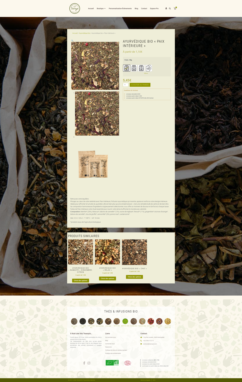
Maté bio (117, 326)
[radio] (126, 68)
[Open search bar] (170, 8)
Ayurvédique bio (84, 33)
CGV (154, 380)
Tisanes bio (142, 326)
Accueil (75, 33)
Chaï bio (108, 326)
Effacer (146, 73)
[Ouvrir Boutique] (105, 8)
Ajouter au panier (140, 85)
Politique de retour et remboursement (116, 350)
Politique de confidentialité (113, 353)
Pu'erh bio (133, 326)
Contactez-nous (110, 344)
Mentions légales (145, 380)
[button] (72, 41)
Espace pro (108, 347)
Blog (106, 340)
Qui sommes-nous (110, 337)
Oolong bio (100, 326)
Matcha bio (125, 326)
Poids (126, 60)
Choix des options (80, 281)
